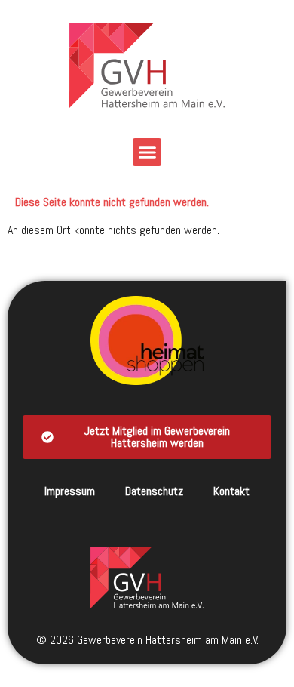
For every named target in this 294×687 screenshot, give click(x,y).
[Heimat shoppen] (147, 340)
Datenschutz (154, 491)
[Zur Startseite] (147, 577)
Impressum (69, 491)
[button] (147, 152)
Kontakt (231, 491)
